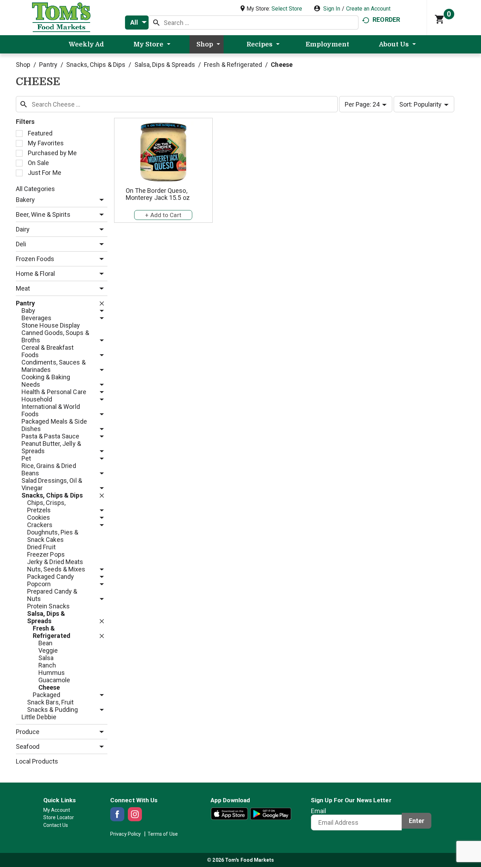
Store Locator (58, 817)
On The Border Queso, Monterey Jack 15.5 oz (158, 194)
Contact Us (55, 825)
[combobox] (137, 22)
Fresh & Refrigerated (233, 64)
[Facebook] (117, 814)
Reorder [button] (386, 19)
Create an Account (368, 8)
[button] (99, 200)
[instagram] (135, 814)
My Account (56, 810)
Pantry (48, 64)
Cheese (282, 64)
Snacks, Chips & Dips (95, 64)
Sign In (331, 8)
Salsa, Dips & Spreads (165, 64)
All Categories (35, 188)
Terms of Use (163, 834)
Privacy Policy (125, 834)
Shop (23, 64)
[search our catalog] (156, 22)
